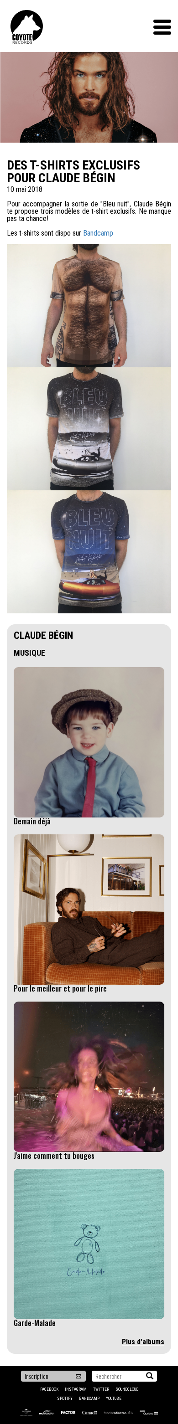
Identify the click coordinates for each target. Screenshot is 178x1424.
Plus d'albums (143, 1341)
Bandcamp (98, 233)
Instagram (76, 1389)
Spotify (65, 1398)
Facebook (49, 1389)
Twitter (101, 1389)
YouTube (113, 1398)
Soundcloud (126, 1389)
